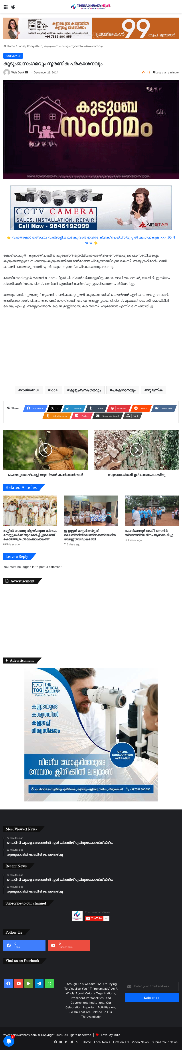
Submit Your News (165, 1042)
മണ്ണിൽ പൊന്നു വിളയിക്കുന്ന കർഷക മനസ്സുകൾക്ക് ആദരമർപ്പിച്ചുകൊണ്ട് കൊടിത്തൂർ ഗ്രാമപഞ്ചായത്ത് (30, 534)
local (54, 390)
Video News (140, 1042)
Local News (102, 1042)
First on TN (121, 1042)
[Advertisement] (91, 347)
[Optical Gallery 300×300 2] (91, 800)
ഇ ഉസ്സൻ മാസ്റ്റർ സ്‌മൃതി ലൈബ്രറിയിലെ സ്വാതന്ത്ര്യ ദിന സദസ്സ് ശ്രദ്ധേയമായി (90, 534)
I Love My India (109, 1035)
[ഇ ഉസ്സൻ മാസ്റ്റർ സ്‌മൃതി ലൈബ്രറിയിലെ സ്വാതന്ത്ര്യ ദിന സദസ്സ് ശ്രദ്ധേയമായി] (91, 511)
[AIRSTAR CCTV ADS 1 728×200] (91, 207)
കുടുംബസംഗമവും (85, 390)
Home (10, 46)
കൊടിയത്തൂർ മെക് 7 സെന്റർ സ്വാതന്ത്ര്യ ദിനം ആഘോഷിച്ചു (149, 532)
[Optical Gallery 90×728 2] (91, 28)
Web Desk (17, 72)
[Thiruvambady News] (91, 6)
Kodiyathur (34, 46)
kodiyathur (30, 390)
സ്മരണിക (154, 390)
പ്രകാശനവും (124, 390)
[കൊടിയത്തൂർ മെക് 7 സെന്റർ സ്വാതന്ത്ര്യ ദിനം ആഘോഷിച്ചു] (152, 511)
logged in (28, 566)
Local (21, 46)
